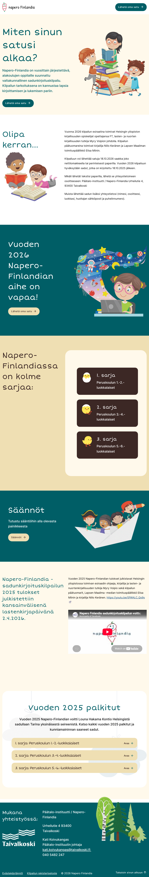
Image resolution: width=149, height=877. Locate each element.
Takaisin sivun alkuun (129, 872)
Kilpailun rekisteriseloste (42, 873)
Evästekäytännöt (12, 873)
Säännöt (16, 537)
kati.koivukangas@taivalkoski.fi (66, 849)
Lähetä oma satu (129, 7)
